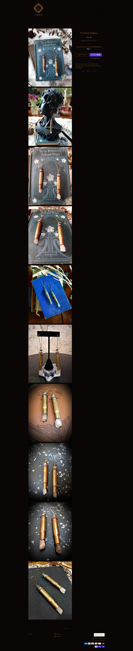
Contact (91, 11)
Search (30, 634)
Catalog (83, 11)
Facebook (58, 634)
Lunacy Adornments (100, 638)
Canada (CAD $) (98, 634)
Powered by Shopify (100, 640)
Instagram (58, 636)
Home (75, 11)
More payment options (96, 58)
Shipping (83, 40)
